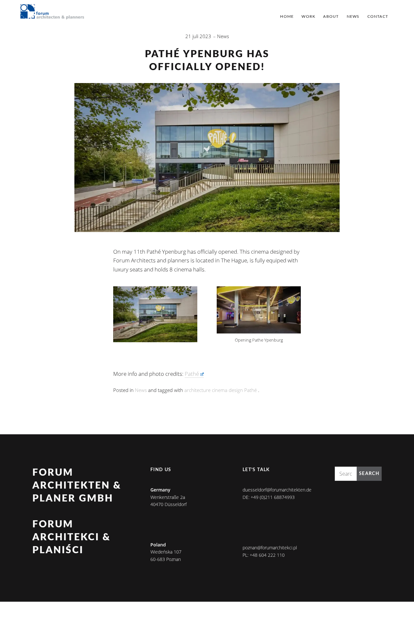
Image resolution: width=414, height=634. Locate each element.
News (353, 16)
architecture (197, 390)
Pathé (192, 373)
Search (369, 473)
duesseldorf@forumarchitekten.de (277, 490)
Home (287, 16)
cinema (219, 390)
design (236, 390)
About (331, 16)
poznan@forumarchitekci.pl (270, 547)
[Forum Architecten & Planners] (52, 12)
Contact (377, 16)
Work (308, 16)
